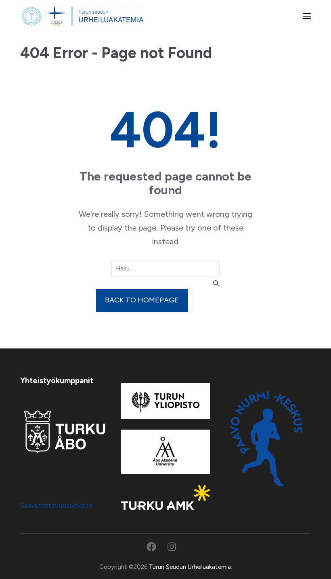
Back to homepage (142, 300)
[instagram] (172, 547)
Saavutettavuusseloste (56, 505)
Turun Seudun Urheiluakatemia (190, 567)
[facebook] (151, 547)
